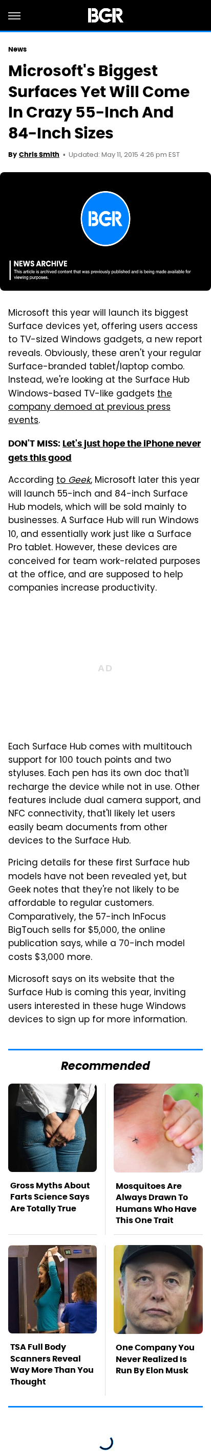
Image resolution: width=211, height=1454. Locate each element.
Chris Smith (39, 154)
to (73, 481)
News (17, 49)
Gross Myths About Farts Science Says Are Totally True (50, 1197)
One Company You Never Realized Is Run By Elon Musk (155, 1359)
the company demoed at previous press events (90, 408)
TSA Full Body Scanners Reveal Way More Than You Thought (52, 1364)
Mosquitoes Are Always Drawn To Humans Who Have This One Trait (156, 1203)
